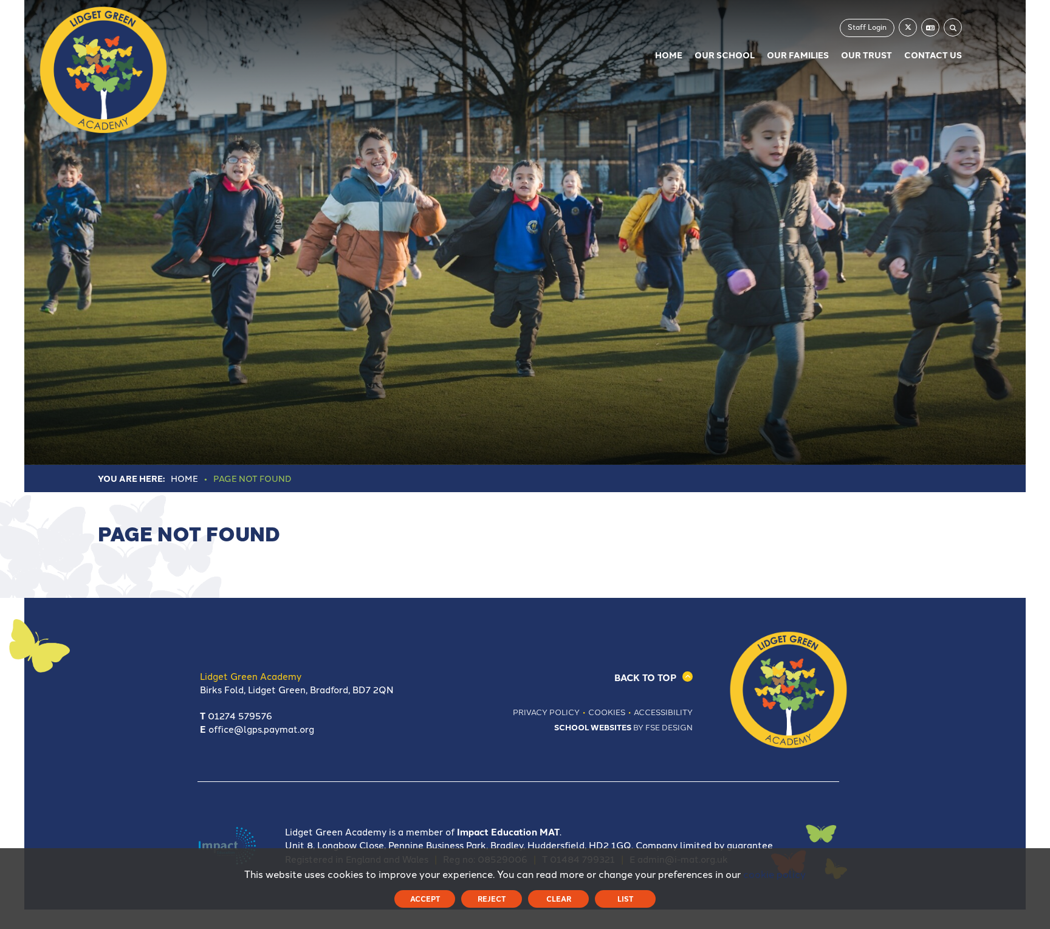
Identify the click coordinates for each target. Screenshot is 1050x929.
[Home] (103, 70)
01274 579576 (240, 715)
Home (184, 478)
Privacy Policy (546, 711)
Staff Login (867, 26)
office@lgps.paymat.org (261, 728)
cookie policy (774, 873)
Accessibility (663, 711)
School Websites (592, 727)
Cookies (606, 711)
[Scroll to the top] (576, 677)
